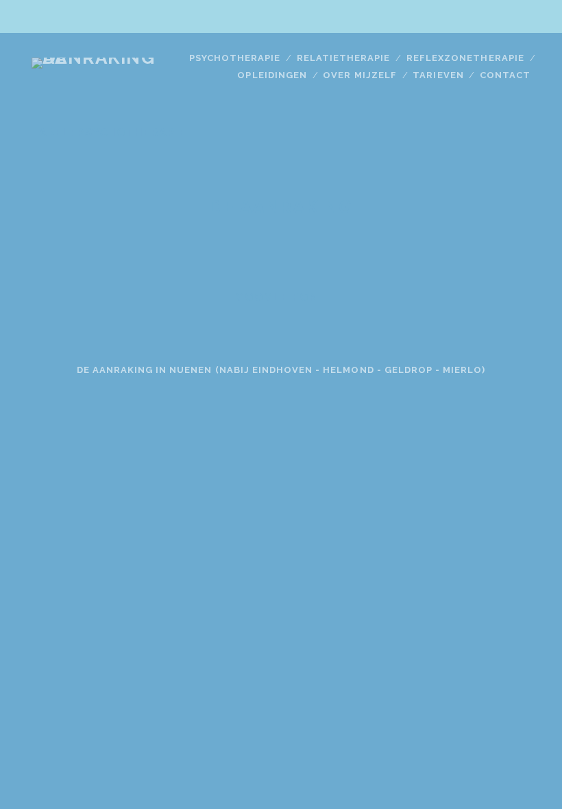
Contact (505, 75)
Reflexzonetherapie (465, 58)
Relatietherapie (344, 58)
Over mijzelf (360, 75)
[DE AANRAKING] (103, 57)
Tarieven (438, 75)
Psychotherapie (235, 58)
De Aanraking (281, 207)
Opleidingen (271, 75)
